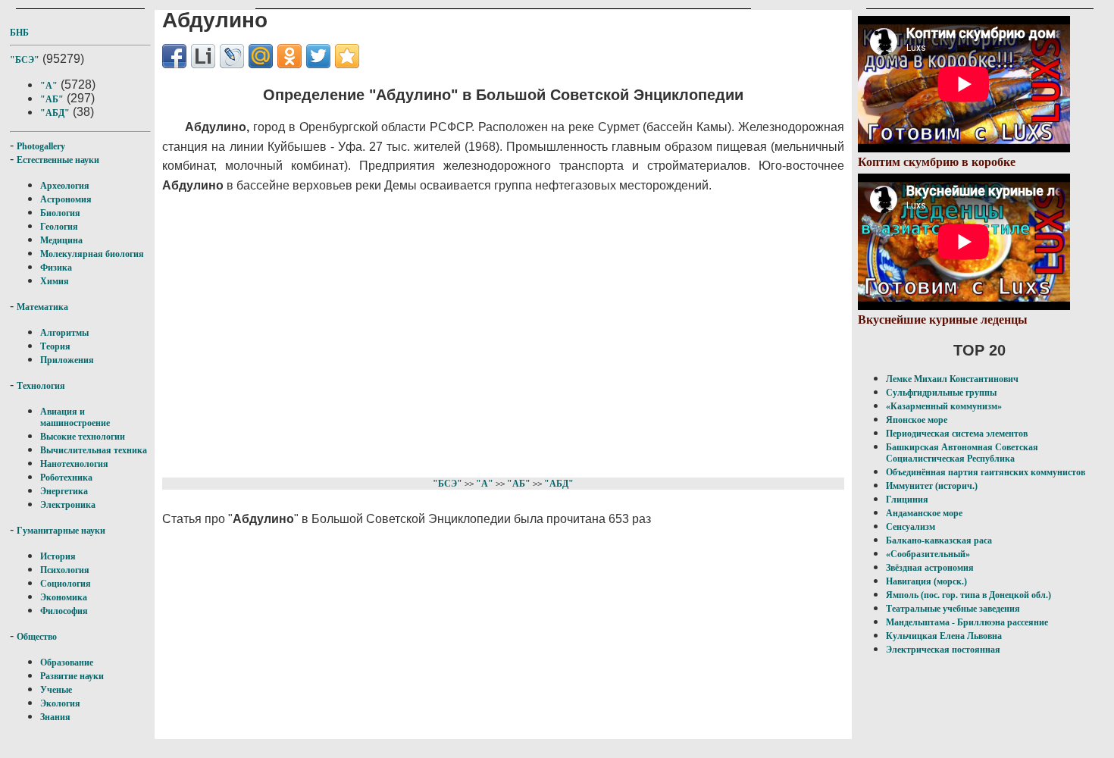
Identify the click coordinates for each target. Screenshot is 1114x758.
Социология (65, 583)
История (58, 556)
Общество (37, 636)
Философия (64, 611)
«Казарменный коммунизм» (944, 406)
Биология (60, 213)
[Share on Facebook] (174, 56)
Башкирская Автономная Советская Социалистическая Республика (962, 453)
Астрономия (66, 199)
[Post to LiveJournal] (232, 56)
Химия (54, 281)
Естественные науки (58, 160)
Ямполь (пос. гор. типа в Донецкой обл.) (968, 595)
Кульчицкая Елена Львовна (944, 636)
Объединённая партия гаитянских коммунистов (985, 472)
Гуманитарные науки (61, 530)
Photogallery (41, 146)
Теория (55, 346)
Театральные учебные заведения (953, 608)
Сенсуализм (910, 527)
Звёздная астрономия (930, 567)
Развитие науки (72, 676)
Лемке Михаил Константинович (952, 379)
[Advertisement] (473, 333)
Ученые (56, 689)
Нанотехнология (74, 464)
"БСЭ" (24, 60)
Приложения (67, 360)
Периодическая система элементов (957, 433)
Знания (55, 717)
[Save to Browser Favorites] (347, 56)
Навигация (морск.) (926, 581)
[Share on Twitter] (318, 56)
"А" (49, 85)
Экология (60, 703)
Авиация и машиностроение (75, 417)
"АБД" (55, 113)
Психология (64, 570)
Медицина (61, 240)
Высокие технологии (82, 436)
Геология (59, 226)
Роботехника (66, 477)
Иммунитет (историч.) (932, 486)
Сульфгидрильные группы (941, 392)
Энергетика (64, 491)
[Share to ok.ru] (289, 56)
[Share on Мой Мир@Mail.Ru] (261, 56)
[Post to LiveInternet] (203, 56)
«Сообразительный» (928, 554)
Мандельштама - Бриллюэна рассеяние (967, 622)
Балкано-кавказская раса (939, 540)
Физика (56, 267)
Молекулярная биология (92, 254)
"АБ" (52, 99)
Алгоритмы (64, 332)
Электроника (67, 505)
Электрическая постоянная (943, 649)
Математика (42, 307)
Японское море (916, 420)
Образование (66, 662)
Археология (64, 185)
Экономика (63, 597)
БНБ (19, 32)
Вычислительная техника (93, 450)
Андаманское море (924, 513)
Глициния (907, 499)
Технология (41, 386)
